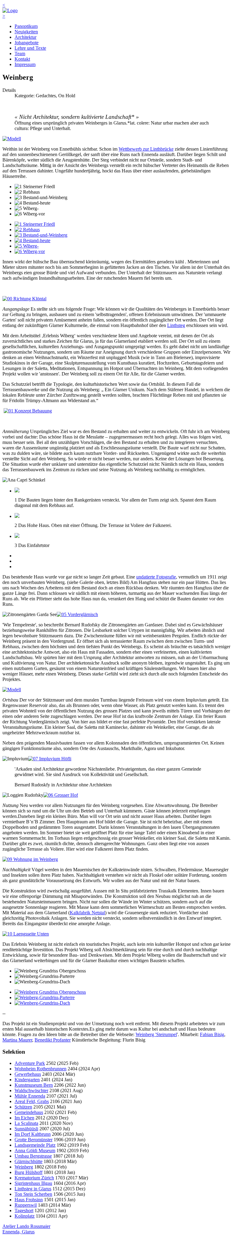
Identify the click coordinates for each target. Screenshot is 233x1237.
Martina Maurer (17, 1039)
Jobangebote (27, 42)
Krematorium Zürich (34, 1177)
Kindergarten (27, 1079)
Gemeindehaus (29, 1112)
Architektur (25, 37)
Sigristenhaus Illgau (33, 1183)
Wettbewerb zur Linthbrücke (146, 149)
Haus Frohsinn (29, 1199)
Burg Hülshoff (28, 1172)
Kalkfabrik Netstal (87, 912)
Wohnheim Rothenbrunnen (40, 1068)
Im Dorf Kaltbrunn (33, 1134)
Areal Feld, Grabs (32, 1101)
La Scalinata (26, 1123)
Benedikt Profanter (53, 1039)
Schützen (23, 1106)
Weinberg (24, 1166)
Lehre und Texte (30, 48)
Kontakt (22, 59)
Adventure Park (30, 1063)
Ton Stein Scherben (33, 1194)
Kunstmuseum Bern (34, 1085)
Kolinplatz (25, 1216)
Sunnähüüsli (26, 1128)
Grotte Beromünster (33, 1139)
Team (20, 53)
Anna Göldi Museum (35, 1150)
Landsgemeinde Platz (35, 1145)
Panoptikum (26, 26)
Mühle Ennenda (30, 1096)
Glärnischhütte (28, 1161)
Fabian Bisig (212, 1034)
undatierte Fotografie (156, 576)
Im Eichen (24, 1117)
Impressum (25, 64)
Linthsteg (176, 325)
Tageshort (24, 1210)
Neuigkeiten (26, 31)
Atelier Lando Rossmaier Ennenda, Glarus (26, 1229)
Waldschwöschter (31, 1090)
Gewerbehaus (28, 1074)
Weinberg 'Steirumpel (156, 1034)
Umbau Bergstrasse (33, 1156)
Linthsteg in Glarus (33, 1188)
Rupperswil (26, 1205)
